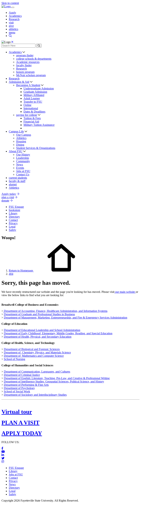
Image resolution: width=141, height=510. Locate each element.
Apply (12, 12)
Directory (14, 487)
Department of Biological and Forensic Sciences (32, 349)
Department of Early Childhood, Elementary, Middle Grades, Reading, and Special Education (58, 333)
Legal (12, 491)
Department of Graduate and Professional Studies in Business (39, 314)
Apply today (8, 193)
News (19, 164)
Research (14, 19)
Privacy (13, 481)
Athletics (21, 138)
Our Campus (23, 134)
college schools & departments (33, 58)
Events (20, 167)
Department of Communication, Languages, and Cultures (37, 371)
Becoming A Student (28, 85)
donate (5, 200)
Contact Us (22, 174)
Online (27, 105)
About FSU (15, 151)
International (31, 108)
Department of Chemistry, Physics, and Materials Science (37, 352)
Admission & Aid (19, 81)
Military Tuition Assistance (39, 124)
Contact (13, 477)
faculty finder (24, 65)
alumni (13, 184)
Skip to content (10, 3)
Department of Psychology (19, 388)
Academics (15, 15)
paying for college (26, 114)
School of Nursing (14, 359)
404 (11, 273)
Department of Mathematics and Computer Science (34, 355)
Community (23, 161)
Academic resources (27, 62)
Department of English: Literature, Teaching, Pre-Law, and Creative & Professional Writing (57, 378)
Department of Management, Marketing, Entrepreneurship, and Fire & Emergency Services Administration (65, 317)
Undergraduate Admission (39, 88)
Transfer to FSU (33, 101)
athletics (13, 29)
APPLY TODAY (21, 433)
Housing (21, 141)
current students (18, 177)
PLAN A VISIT (20, 422)
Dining (20, 144)
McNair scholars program (31, 75)
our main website (125, 291)
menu (12, 32)
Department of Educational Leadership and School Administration (42, 330)
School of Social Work (17, 391)
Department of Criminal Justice (22, 374)
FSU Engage (16, 467)
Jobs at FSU (23, 171)
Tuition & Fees (32, 118)
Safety (12, 494)
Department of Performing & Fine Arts (26, 384)
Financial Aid (31, 121)
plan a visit (7, 197)
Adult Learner (32, 98)
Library (13, 471)
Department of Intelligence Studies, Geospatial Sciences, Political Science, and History (54, 381)
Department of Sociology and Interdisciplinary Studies (35, 394)
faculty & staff (17, 181)
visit (11, 22)
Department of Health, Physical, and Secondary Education (37, 336)
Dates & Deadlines (34, 111)
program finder (24, 55)
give (11, 25)
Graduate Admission (35, 91)
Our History (23, 154)
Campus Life (16, 131)
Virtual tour (16, 411)
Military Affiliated (34, 95)
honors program (25, 71)
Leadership (22, 157)
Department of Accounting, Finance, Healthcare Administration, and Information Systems (55, 311)
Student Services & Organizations (35, 148)
